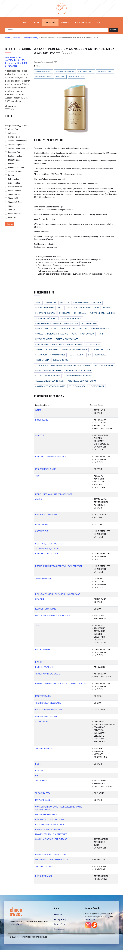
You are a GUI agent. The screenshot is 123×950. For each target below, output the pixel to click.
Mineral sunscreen (16, 167)
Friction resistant (15, 156)
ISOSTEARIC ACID (93, 344)
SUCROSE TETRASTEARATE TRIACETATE (51, 334)
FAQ (99, 22)
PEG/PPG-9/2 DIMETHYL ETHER (102, 313)
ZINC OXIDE (64, 303)
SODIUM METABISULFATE (104, 365)
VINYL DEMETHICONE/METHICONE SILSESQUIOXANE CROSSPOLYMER (62, 365)
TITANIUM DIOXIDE (89, 323)
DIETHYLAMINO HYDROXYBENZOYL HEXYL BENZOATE (56, 323)
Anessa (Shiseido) (30, 38)
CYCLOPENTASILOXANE (44, 308)
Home (25, 22)
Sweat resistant (14, 190)
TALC (60, 308)
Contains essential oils (17, 141)
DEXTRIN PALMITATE (43, 339)
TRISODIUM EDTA (42, 360)
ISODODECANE (64, 313)
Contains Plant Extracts (18, 148)
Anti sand (12, 133)
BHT (89, 355)
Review (11, 175)
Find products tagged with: (16, 125)
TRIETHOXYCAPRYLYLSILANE (46, 350)
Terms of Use (59, 924)
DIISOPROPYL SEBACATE (45, 313)
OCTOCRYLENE (80, 313)
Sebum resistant (15, 187)
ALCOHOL (107, 308)
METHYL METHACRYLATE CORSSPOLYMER (82, 308)
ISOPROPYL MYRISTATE (100, 329)
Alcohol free (13, 129)
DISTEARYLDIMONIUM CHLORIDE (78, 371)
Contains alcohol (15, 137)
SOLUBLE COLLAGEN (77, 386)
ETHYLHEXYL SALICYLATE (71, 318)
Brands (65, 22)
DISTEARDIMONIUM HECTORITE (74, 350)
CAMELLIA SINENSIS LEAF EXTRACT (49, 381)
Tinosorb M (13, 198)
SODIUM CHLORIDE (57, 355)
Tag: (38, 66)
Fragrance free (14, 152)
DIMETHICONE (50, 303)
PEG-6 (71, 355)
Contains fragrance (16, 144)
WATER (38, 303)
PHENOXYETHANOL (96, 386)
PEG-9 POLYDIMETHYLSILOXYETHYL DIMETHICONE (55, 329)
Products (50, 22)
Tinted (10, 206)
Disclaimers (59, 929)
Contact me (90, 919)
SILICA (74, 334)
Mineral (11, 164)
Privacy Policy (60, 919)
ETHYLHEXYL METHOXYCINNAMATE (87, 303)
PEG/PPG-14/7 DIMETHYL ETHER (48, 371)
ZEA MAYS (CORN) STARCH (46, 318)
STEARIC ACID (41, 355)
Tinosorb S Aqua (15, 202)
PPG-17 (101, 334)
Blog (36, 22)
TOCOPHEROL (100, 355)
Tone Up (11, 210)
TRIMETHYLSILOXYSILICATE (67, 339)
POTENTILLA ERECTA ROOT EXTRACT (82, 381)
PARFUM (80, 355)
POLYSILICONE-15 (87, 334)
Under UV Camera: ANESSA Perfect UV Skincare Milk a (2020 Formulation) (16, 61)
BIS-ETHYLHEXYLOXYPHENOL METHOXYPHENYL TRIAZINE (58, 344)
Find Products (83, 22)
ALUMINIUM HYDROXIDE (100, 350)
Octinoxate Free (15, 171)
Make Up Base (14, 160)
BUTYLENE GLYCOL (60, 360)
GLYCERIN (83, 329)
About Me (58, 915)
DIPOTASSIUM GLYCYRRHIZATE (47, 376)
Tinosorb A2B (14, 194)
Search (113, 30)
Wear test (12, 217)
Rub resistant (13, 179)
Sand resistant (14, 183)
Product (16, 38)
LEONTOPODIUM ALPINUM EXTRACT (78, 376)
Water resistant (14, 213)
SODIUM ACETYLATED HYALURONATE (50, 386)
